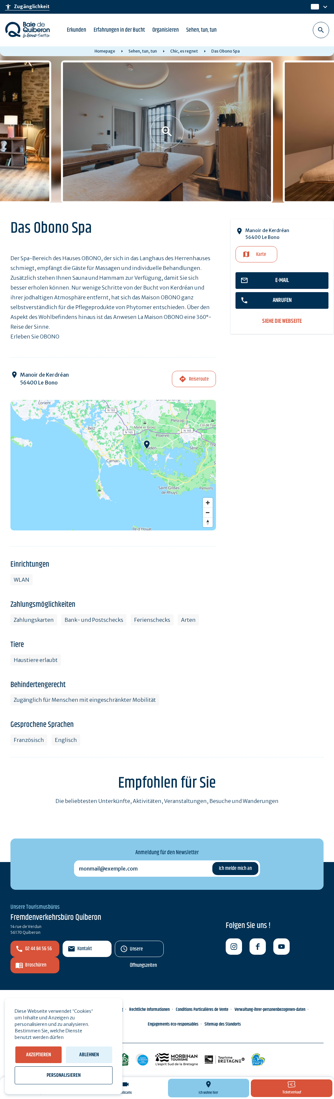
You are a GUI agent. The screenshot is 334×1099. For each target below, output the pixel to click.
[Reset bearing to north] (208, 522)
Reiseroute (199, 379)
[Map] (113, 465)
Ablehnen (89, 1055)
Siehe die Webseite (282, 321)
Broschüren (35, 965)
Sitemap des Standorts (223, 1024)
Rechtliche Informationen (149, 1009)
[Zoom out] (208, 512)
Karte (261, 254)
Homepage (105, 51)
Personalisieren (64, 1075)
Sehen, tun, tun (201, 30)
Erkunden (76, 30)
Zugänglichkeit (27, 7)
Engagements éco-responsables (173, 1024)
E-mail (282, 280)
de (314, 7)
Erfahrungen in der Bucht (119, 30)
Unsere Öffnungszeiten (143, 951)
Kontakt (84, 949)
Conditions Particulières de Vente (202, 1009)
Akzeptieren (38, 1055)
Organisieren (165, 30)
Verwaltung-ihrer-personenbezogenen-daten (270, 1009)
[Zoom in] (208, 503)
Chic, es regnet (184, 51)
